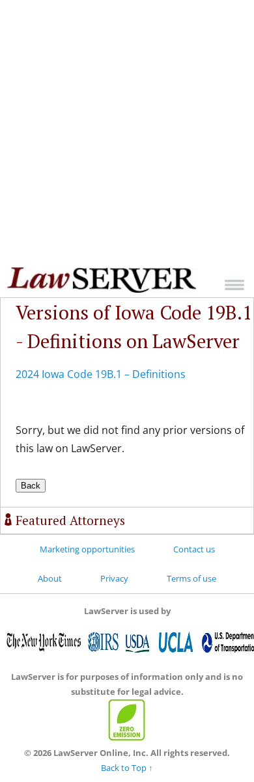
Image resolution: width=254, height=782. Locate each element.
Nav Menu (234, 284)
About (50, 578)
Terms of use (191, 578)
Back (30, 486)
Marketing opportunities (87, 549)
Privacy (114, 578)
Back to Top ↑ (127, 768)
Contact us (194, 549)
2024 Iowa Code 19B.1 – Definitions (101, 374)
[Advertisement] (127, 133)
